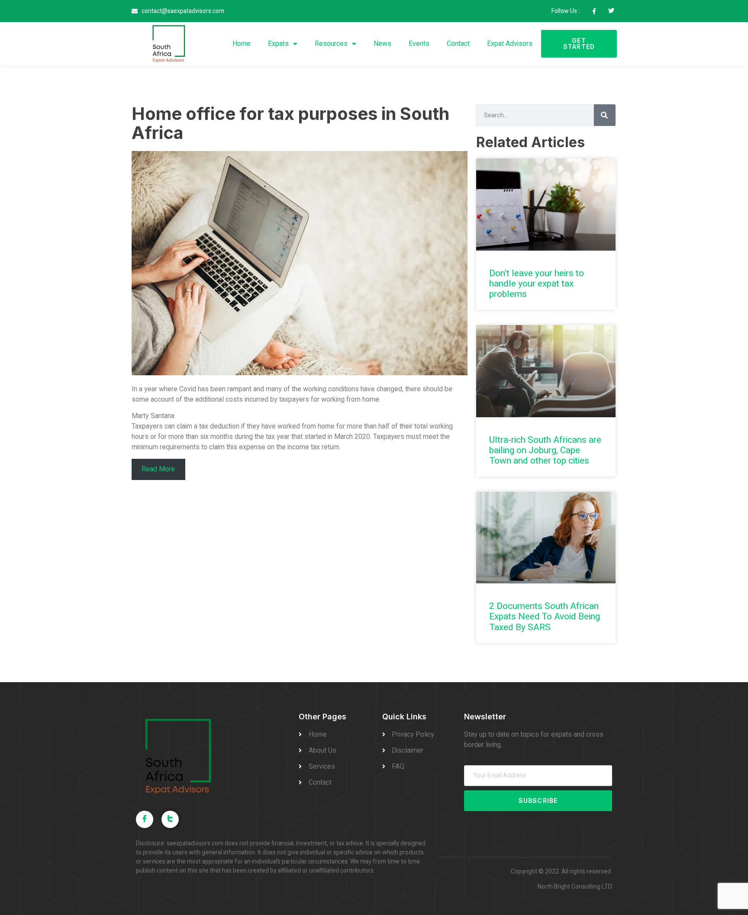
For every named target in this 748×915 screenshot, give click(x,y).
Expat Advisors (509, 44)
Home (241, 44)
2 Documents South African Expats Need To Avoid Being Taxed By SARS (544, 616)
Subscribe (538, 800)
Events (419, 44)
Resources (331, 44)
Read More (158, 469)
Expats (278, 44)
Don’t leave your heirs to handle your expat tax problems (536, 284)
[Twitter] (170, 819)
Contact (458, 44)
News (382, 44)
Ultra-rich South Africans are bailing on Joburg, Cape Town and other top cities (545, 450)
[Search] (605, 115)
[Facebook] (144, 819)
